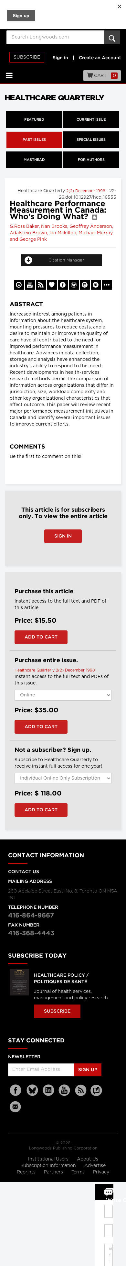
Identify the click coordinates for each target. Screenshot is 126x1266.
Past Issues (34, 139)
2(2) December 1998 (86, 191)
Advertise (95, 1165)
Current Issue (91, 119)
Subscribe (27, 57)
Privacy (101, 1172)
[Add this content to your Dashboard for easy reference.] (52, 285)
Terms (78, 1172)
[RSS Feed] (80, 1090)
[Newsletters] (16, 1107)
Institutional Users (49, 1159)
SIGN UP (87, 1070)
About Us (87, 1159)
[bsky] (32, 1090)
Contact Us (23, 872)
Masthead (34, 159)
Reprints (27, 1172)
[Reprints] (19, 285)
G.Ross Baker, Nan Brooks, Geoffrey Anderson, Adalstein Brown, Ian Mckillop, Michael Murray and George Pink (61, 233)
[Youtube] (64, 1090)
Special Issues (91, 139)
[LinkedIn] (48, 1090)
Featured (34, 119)
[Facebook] (16, 1090)
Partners (54, 1172)
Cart (104, 75)
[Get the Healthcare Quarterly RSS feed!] (41, 285)
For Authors (91, 159)
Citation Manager (66, 260)
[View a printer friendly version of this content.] (30, 285)
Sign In (63, 536)
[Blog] (96, 1094)
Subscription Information (48, 1165)
